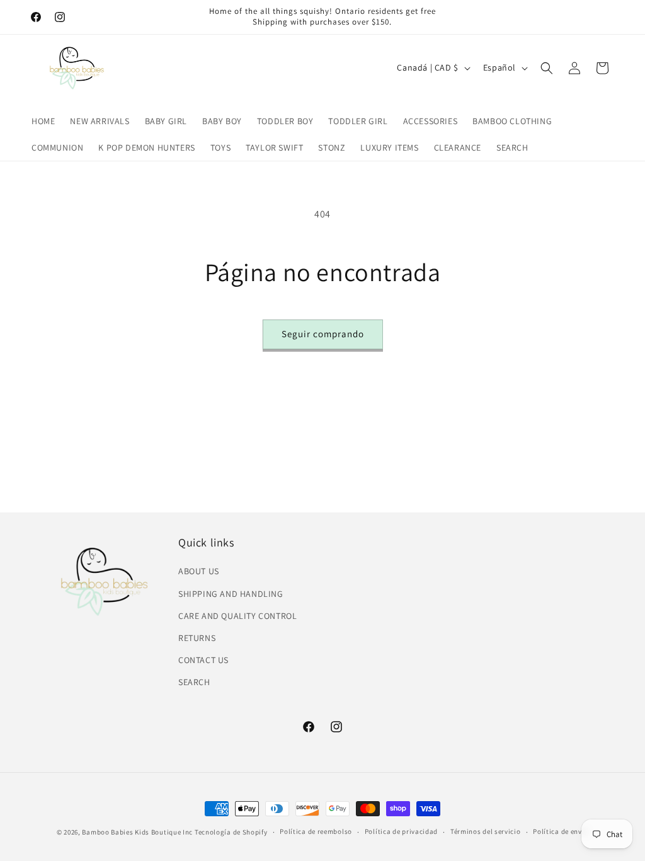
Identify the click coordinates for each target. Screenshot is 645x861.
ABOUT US (198, 571)
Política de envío (560, 831)
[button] (547, 68)
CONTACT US (203, 660)
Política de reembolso (316, 831)
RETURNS (196, 638)
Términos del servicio (485, 831)
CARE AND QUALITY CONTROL (237, 615)
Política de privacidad (401, 831)
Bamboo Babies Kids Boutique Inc (137, 832)
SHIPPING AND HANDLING (230, 593)
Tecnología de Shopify (231, 832)
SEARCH (194, 682)
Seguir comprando (323, 334)
